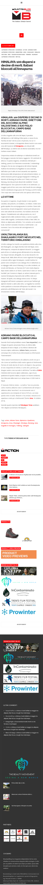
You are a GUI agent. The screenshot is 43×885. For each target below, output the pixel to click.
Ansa (24, 52)
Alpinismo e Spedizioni (8, 50)
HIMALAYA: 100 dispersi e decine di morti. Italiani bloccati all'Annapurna (18, 65)
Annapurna (19, 52)
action (25, 50)
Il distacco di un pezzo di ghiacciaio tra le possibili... (25, 474)
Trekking (28, 54)
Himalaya (37, 52)
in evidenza (19, 50)
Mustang (4, 54)
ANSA (40, 370)
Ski (2, 460)
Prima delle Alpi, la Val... (18, 783)
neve (9, 54)
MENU (21, 3)
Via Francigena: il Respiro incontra (22, 805)
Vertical (18, 57)
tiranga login (9, 721)
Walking (4, 464)
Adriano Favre (32, 50)
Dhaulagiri (30, 52)
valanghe (34, 54)
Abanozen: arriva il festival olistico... (22, 794)
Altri (3, 455)
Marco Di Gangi (10, 732)
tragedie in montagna (18, 54)
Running (4, 457)
